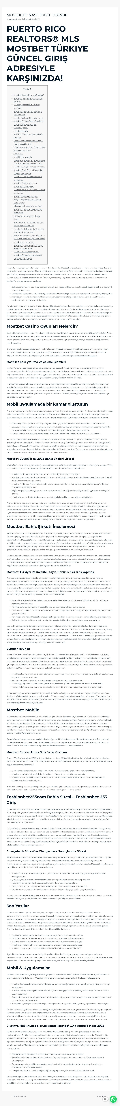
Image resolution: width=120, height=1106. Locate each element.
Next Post (103, 1096)
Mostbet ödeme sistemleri (25, 183)
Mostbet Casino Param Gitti (26, 196)
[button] (113, 1099)
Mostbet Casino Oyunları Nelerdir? (29, 95)
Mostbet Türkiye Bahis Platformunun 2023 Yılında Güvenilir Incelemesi (29, 189)
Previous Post (18, 1096)
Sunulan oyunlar (21, 128)
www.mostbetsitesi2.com (86, 355)
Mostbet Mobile (21, 131)
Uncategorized (13, 19)
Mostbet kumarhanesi (23, 242)
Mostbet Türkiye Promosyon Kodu (29, 167)
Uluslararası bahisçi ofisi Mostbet (28, 206)
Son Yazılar (18, 154)
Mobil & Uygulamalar (23, 157)
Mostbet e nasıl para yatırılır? (26, 252)
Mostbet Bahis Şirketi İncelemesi (28, 118)
